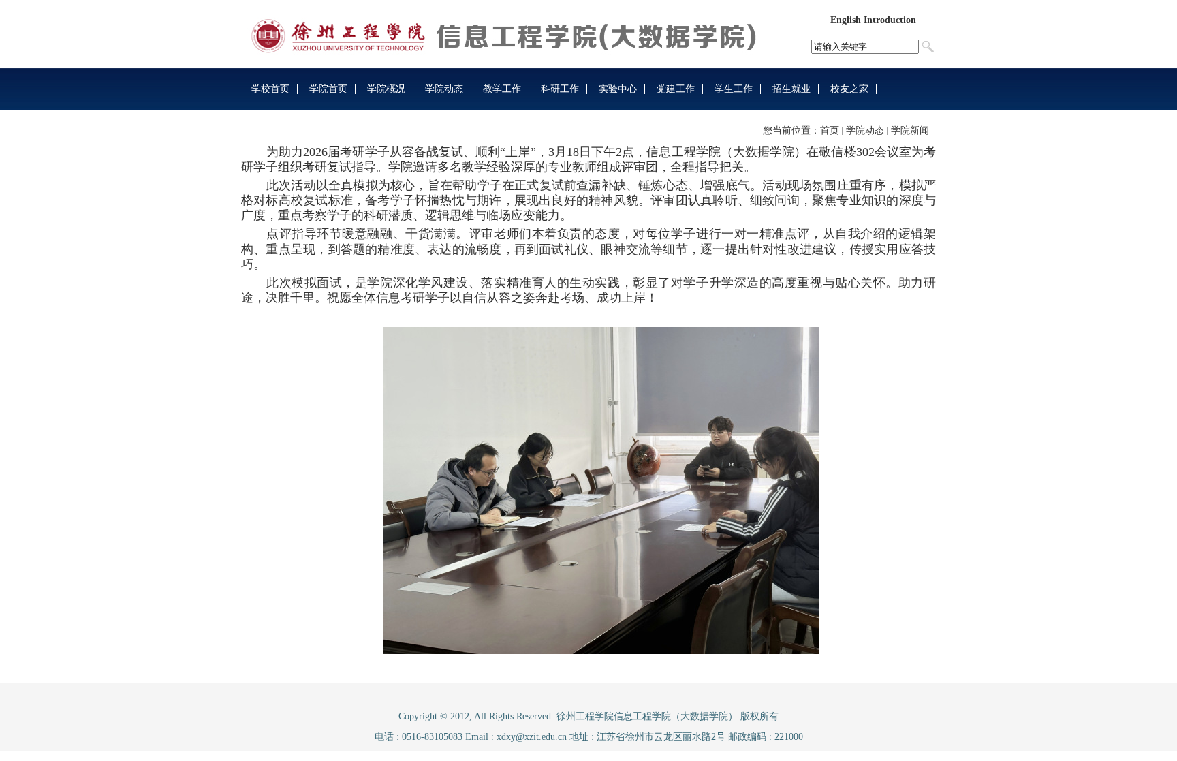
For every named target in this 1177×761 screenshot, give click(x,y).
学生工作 (734, 89)
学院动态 (444, 89)
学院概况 (386, 89)
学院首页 (328, 89)
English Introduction (873, 20)
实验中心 (618, 89)
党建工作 (676, 89)
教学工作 (502, 89)
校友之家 (849, 89)
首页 (829, 130)
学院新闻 (910, 130)
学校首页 (270, 89)
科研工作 (560, 89)
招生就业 (791, 89)
